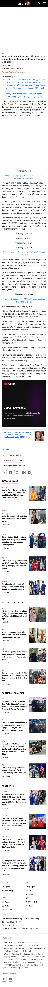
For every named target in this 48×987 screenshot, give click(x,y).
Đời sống (4, 487)
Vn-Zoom (29, 906)
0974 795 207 (22, 928)
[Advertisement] (24, 144)
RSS (27, 898)
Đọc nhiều (7, 786)
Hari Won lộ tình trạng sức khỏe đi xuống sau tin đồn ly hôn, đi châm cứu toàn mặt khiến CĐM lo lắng (17, 434)
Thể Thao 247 (31, 902)
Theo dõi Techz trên (10, 72)
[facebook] (10, 472)
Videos (7, 902)
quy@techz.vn (12, 925)
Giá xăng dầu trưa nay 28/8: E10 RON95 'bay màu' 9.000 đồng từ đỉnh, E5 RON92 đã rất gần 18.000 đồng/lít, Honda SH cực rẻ (14, 799)
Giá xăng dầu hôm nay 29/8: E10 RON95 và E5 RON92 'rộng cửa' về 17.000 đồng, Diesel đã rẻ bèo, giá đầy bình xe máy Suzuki (14, 866)
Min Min (10, 65)
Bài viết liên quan (8, 77)
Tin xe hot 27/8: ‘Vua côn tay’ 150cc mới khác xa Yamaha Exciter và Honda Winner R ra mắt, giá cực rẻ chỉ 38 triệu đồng (14, 749)
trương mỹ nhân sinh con (14, 466)
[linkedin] (29, 472)
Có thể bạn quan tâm (13, 693)
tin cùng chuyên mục (13, 602)
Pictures (8, 906)
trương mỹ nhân (15, 455)
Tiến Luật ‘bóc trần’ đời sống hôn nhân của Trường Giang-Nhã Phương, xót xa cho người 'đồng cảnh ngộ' (25, 88)
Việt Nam (5, 558)
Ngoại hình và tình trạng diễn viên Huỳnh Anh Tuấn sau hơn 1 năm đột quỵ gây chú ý (14, 634)
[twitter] (4, 472)
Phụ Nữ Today (7, 891)
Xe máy (4, 741)
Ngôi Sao (29, 894)
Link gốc (5, 449)
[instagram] (16, 472)
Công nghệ (30, 887)
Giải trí (4, 53)
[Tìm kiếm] (38, 3)
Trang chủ (6, 887)
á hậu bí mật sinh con (13, 460)
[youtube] (23, 472)
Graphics (8, 910)
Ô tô (3, 699)
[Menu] (44, 3)
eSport (4, 534)
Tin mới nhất (10, 480)
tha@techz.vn (33, 928)
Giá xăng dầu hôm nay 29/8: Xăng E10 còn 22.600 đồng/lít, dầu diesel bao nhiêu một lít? (14, 586)
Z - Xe (28, 891)
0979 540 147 (15, 922)
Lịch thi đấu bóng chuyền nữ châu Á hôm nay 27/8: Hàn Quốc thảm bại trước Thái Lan (14, 770)
